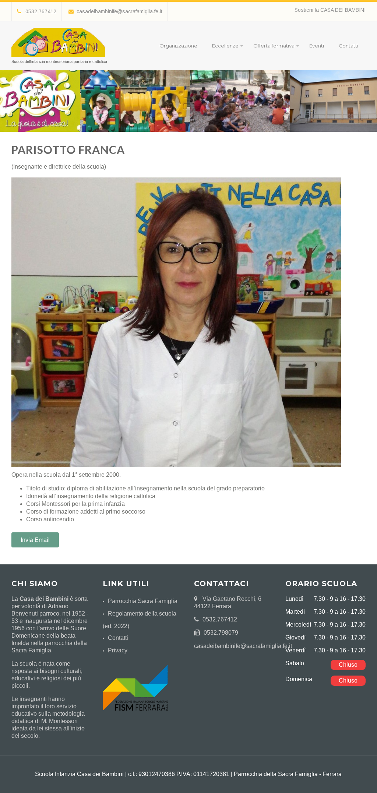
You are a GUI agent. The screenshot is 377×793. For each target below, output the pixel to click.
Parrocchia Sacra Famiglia (142, 601)
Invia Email (35, 540)
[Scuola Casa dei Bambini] (58, 58)
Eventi (316, 46)
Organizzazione (178, 46)
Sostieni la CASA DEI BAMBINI (330, 10)
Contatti (348, 46)
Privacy (117, 650)
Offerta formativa (274, 46)
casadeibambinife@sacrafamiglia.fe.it (119, 11)
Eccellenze (225, 46)
